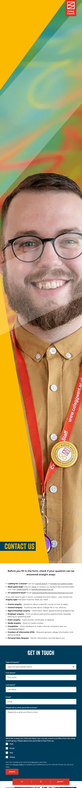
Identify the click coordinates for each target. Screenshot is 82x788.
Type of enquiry (12, 662)
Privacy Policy (18, 764)
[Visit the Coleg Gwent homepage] (70, 8)
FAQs (34, 587)
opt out (34, 762)
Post (11, 744)
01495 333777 (22, 589)
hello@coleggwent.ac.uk (42, 589)
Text (11, 753)
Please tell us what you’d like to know (22, 707)
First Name (11, 673)
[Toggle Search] (41, 782)
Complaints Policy (16, 629)
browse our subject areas (61, 583)
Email (8, 697)
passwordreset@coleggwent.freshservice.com (52, 592)
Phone (12, 757)
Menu (61, 782)
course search (41, 583)
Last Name (10, 685)
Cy (22, 782)
